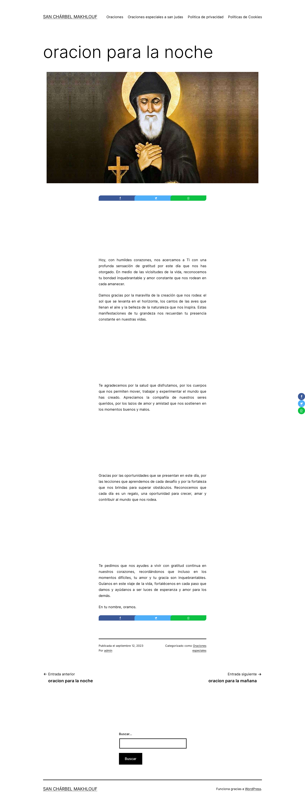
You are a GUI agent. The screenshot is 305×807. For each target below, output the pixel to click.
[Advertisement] (152, 227)
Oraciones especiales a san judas (155, 17)
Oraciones (114, 17)
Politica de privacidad (205, 17)
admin (108, 650)
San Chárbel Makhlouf (70, 16)
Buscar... (125, 734)
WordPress (253, 789)
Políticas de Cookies (245, 17)
